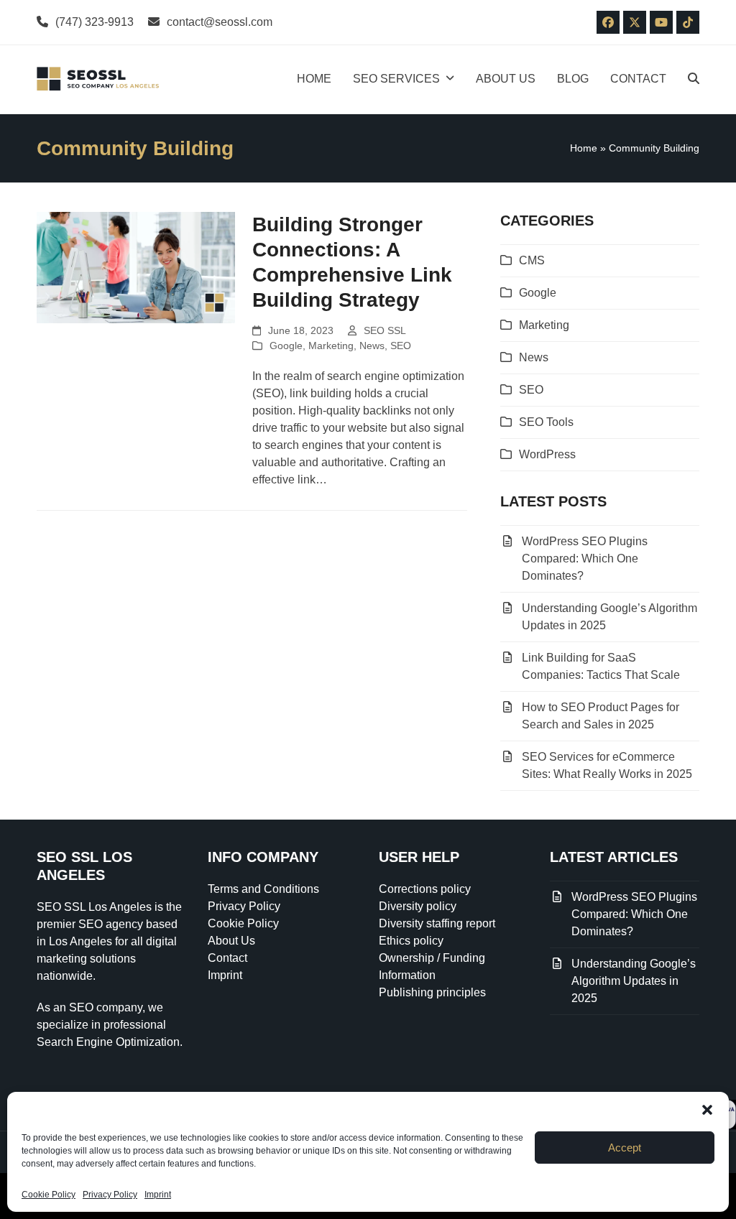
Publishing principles (432, 992)
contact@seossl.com (219, 22)
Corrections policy (425, 889)
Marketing (331, 345)
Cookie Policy (48, 1195)
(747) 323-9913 (94, 22)
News (372, 345)
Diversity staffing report (437, 923)
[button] (707, 1110)
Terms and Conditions (263, 889)
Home (583, 148)
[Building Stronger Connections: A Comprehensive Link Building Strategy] (136, 267)
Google (286, 345)
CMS (532, 260)
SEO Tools (546, 422)
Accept (624, 1147)
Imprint (157, 1195)
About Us (231, 941)
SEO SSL (385, 330)
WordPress (547, 454)
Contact (227, 958)
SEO (400, 345)
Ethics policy (411, 941)
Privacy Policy (110, 1195)
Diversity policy (417, 906)
